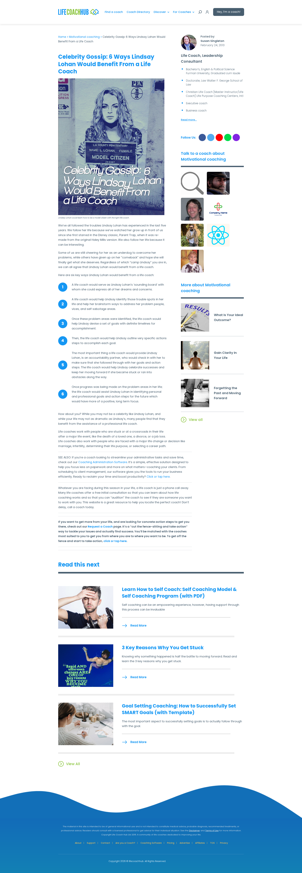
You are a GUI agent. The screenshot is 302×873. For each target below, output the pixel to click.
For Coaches (182, 12)
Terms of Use (212, 830)
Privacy (224, 842)
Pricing (170, 842)
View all (196, 419)
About (78, 842)
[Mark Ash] (192, 209)
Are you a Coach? (125, 842)
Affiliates (200, 842)
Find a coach (114, 12)
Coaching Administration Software (102, 462)
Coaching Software (151, 842)
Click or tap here (158, 477)
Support (91, 842)
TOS (212, 842)
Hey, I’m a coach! (228, 12)
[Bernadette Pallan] (192, 235)
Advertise (185, 842)
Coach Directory (138, 12)
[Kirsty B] (218, 209)
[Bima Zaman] (218, 235)
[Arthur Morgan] (218, 183)
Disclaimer (194, 830)
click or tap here (115, 541)
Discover (160, 12)
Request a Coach (100, 526)
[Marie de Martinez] (192, 261)
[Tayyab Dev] (192, 183)
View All (73, 763)
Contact (105, 842)
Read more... (189, 120)
